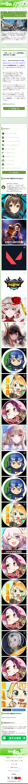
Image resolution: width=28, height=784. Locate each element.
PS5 (20, 9)
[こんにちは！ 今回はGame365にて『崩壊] (14, 540)
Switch (16, 9)
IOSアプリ (4, 9)
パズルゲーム (9, 156)
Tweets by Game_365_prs (9, 717)
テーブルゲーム (9, 153)
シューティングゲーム (11, 145)
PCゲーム (24, 9)
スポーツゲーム (9, 149)
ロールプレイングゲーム (12, 168)
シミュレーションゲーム (12, 141)
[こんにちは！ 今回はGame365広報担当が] (14, 412)
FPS (4, 94)
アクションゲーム (10, 133)
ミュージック (8, 160)
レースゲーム (8, 164)
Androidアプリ (11, 9)
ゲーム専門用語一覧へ (14, 108)
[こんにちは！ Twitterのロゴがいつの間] (14, 592)
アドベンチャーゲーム (11, 137)
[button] (2, 32)
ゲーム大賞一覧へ (14, 172)
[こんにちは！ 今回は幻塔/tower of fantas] (14, 437)
